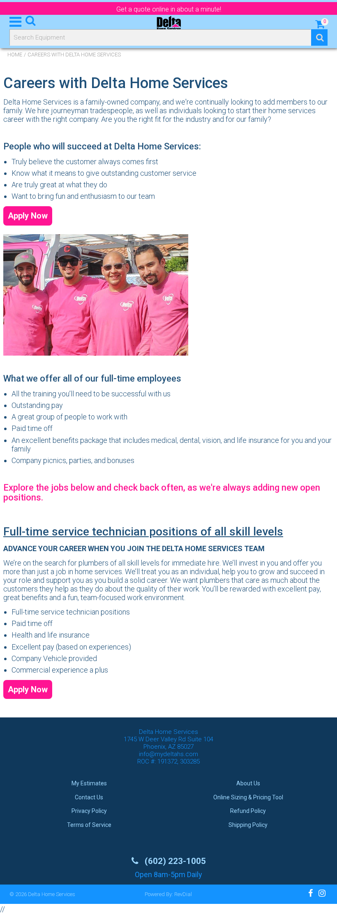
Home (14, 54)
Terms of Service (89, 825)
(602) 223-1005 (174, 861)
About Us (248, 783)
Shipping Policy (248, 825)
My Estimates (89, 783)
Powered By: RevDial (168, 894)
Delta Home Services (51, 894)
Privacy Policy (89, 811)
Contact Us (89, 797)
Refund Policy (248, 811)
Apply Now (28, 216)
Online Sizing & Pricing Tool (248, 797)
